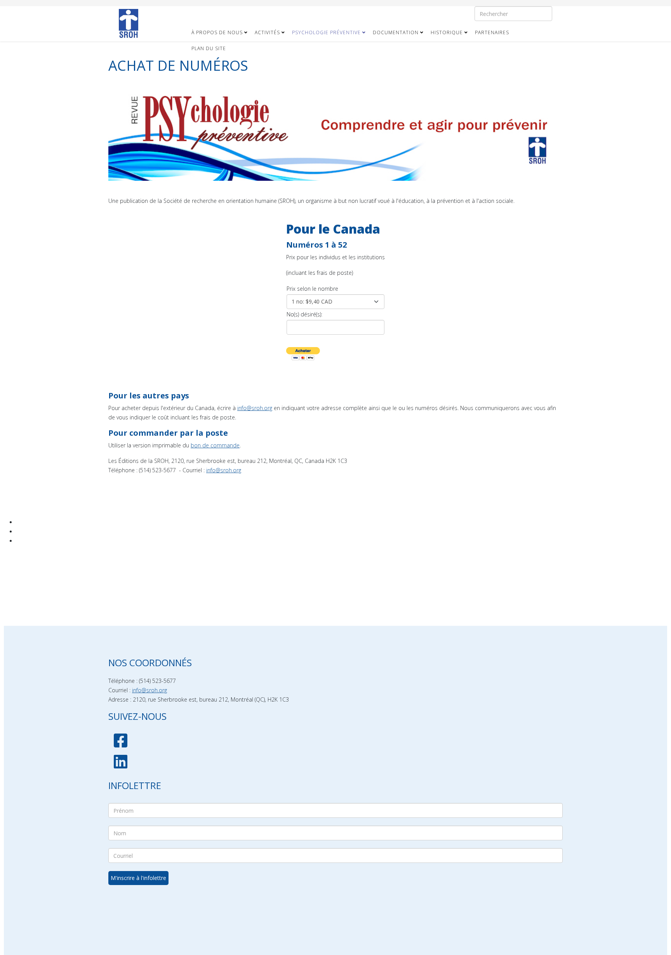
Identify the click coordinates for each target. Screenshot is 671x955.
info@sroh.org (254, 408)
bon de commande (215, 445)
